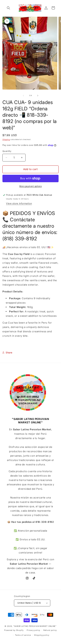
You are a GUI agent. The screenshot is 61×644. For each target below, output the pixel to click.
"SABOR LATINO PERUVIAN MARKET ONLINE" (34, 626)
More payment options (30, 186)
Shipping (6, 139)
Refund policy (50, 630)
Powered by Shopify (14, 630)
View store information (19, 203)
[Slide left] (23, 95)
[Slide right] (37, 95)
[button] (8, 8)
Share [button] (9, 352)
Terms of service (23, 635)
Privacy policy (33, 630)
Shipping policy (41, 635)
